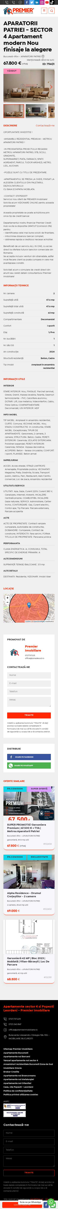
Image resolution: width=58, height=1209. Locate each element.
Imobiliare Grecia (12, 1068)
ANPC (6, 1101)
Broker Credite (11, 1072)
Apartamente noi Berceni (16, 1057)
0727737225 (30, 655)
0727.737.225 (7, 2)
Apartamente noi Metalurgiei (18, 1079)
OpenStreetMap (39, 621)
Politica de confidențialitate (18, 1091)
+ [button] (7, 598)
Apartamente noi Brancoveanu (19, 1076)
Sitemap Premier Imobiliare (18, 1049)
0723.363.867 (13, 2)
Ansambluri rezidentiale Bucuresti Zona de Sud (28, 1064)
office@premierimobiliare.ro (20, 2)
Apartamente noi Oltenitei (17, 1083)
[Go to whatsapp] (51, 1202)
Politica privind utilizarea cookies (20, 1095)
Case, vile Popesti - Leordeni (18, 1087)
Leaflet (27, 621)
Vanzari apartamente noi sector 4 (20, 1060)
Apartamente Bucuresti (15, 1053)
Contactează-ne (45, 126)
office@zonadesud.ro (34, 658)
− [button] (7, 602)
